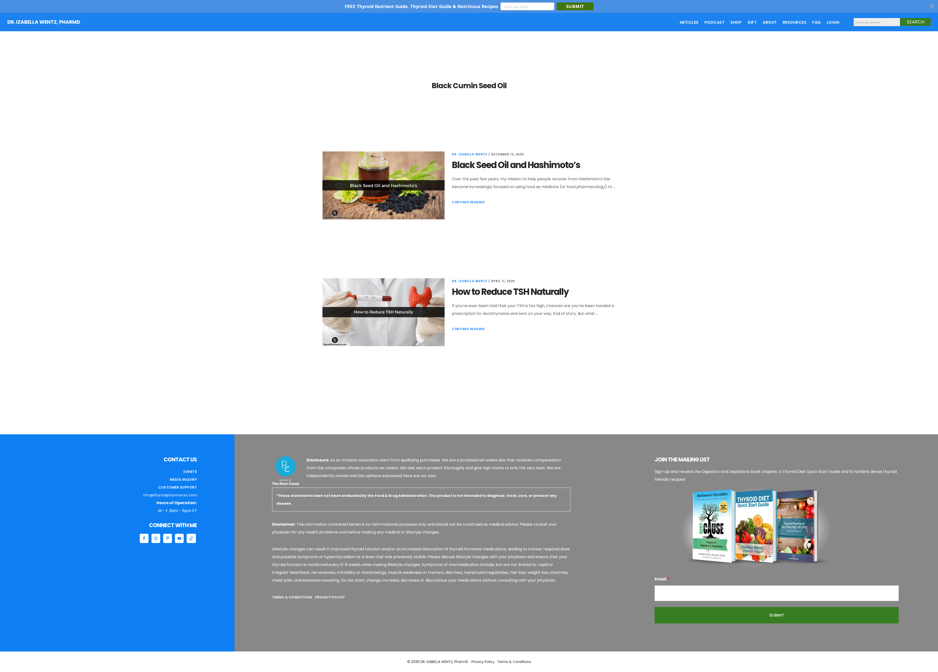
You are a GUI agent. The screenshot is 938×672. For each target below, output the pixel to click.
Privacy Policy (330, 597)
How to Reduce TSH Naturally (510, 292)
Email (662, 579)
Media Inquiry (183, 479)
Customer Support (177, 487)
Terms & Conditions (292, 597)
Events (190, 471)
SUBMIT (575, 6)
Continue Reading (468, 202)
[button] (469, 6)
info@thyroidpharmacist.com (170, 495)
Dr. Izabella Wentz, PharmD (43, 22)
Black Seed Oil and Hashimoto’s (516, 165)
